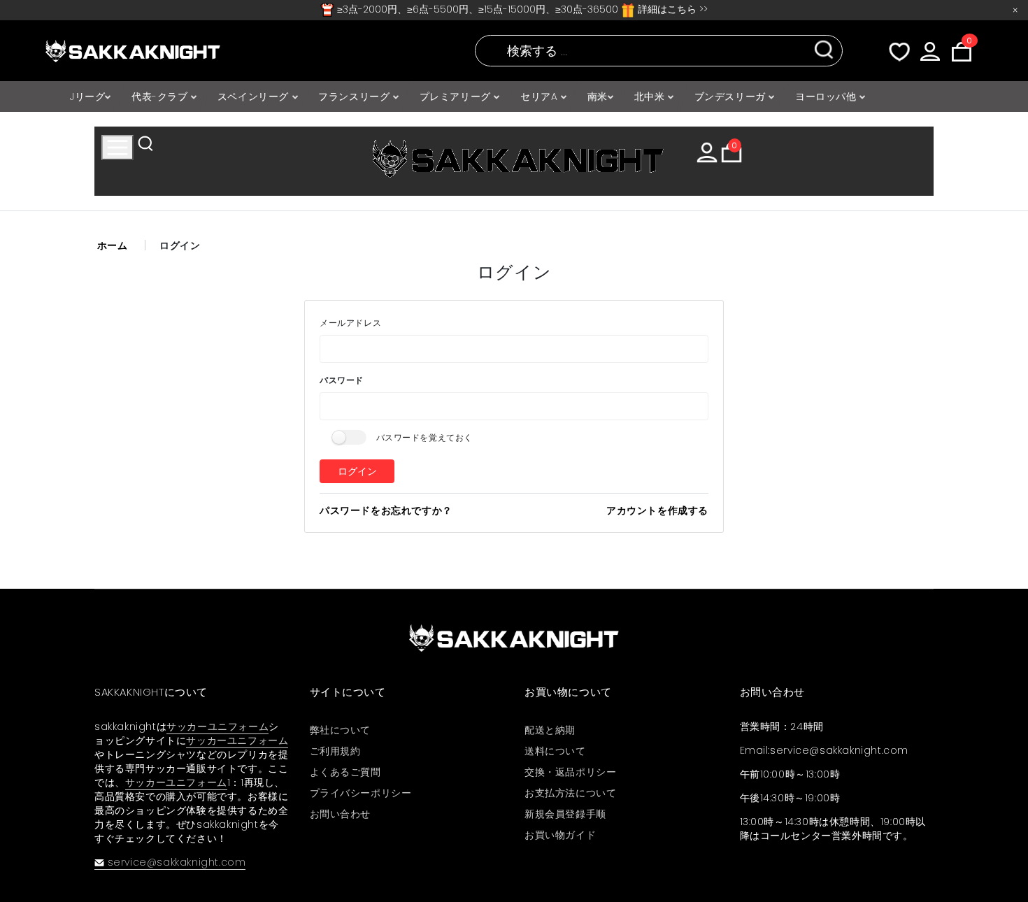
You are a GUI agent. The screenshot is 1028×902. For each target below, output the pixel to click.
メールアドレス (350, 323)
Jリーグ (87, 96)
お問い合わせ (340, 814)
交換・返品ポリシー (570, 772)
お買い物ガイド (560, 835)
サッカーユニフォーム (217, 726)
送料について (555, 751)
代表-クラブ (161, 96)
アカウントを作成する (657, 510)
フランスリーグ (355, 96)
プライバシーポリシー (361, 793)
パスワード (342, 380)
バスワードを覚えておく (424, 437)
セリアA (540, 96)
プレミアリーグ (457, 96)
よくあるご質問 (345, 772)
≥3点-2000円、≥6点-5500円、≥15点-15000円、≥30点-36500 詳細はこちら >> (521, 9)
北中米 (651, 96)
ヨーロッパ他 (827, 96)
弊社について (340, 730)
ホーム (112, 245)
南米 (597, 96)
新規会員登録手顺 (565, 814)
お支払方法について (570, 793)
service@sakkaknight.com (176, 862)
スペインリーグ (254, 96)
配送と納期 (550, 730)
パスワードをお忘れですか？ (386, 510)
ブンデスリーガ (731, 96)
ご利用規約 (335, 751)
